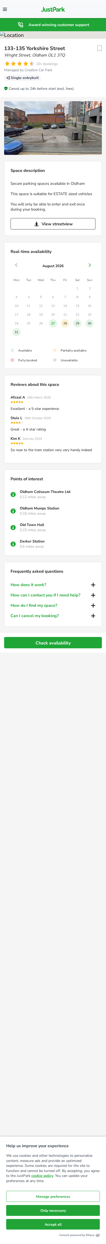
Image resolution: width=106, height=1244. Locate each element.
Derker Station (32, 541)
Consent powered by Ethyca (76, 1235)
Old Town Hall (32, 524)
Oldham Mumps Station (39, 508)
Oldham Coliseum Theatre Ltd (45, 491)
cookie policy (42, 1175)
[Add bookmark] (99, 48)
